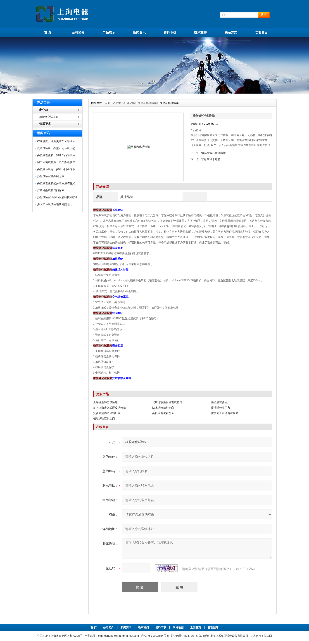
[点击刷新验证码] (166, 568)
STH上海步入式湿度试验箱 (109, 407)
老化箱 (131, 103)
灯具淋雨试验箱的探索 (50, 190)
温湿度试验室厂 (220, 402)
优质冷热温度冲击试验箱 (167, 402)
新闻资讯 (139, 32)
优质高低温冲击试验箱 (224, 413)
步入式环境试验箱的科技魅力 (54, 204)
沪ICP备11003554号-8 (155, 635)
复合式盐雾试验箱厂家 (106, 413)
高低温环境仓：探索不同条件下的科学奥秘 (63, 169)
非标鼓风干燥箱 (210, 159)
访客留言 (261, 32)
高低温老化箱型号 (163, 413)
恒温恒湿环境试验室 (213, 153)
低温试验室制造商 (104, 418)
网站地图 (178, 627)
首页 (108, 103)
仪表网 (268, 635)
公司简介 (78, 32)
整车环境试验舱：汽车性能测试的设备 (60, 162)
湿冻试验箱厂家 (220, 407)
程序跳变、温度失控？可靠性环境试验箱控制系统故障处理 (72, 141)
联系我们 (143, 627)
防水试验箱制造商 (163, 407)
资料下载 (170, 32)
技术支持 (200, 32)
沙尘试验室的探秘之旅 (50, 176)
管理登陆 (213, 627)
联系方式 (231, 32)
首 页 (47, 32)
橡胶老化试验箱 (147, 103)
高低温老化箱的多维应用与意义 (56, 183)
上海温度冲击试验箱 (105, 402)
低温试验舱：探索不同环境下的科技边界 (61, 148)
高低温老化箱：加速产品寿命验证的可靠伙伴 (64, 155)
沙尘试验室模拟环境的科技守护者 (57, 197)
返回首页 (196, 627)
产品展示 (108, 32)
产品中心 (118, 103)
